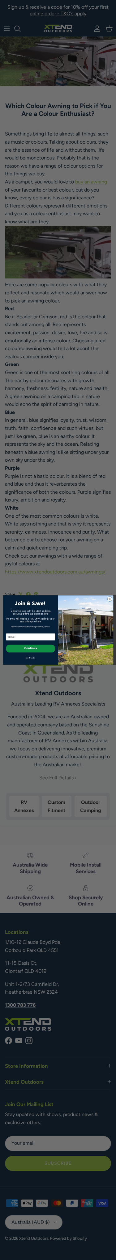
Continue (30, 648)
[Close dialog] (109, 599)
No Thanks (31, 658)
